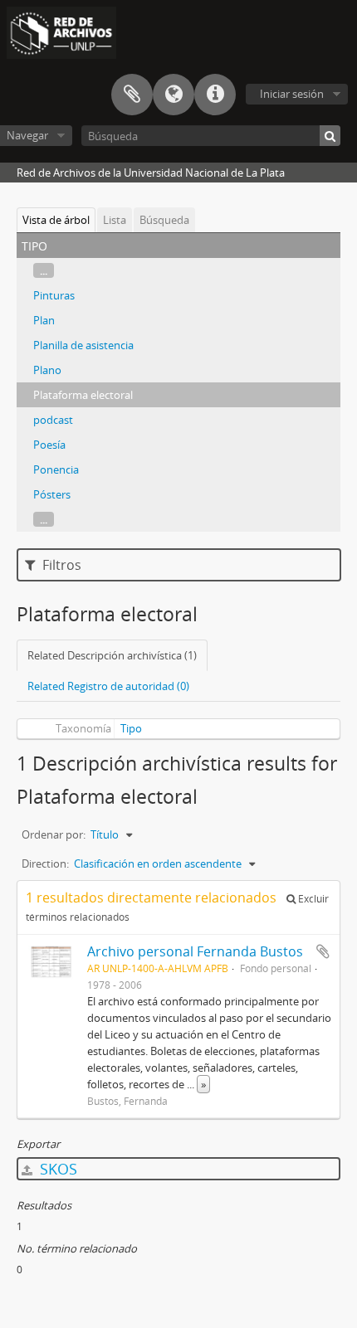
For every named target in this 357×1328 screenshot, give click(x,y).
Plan (44, 320)
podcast (53, 419)
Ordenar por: (54, 834)
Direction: (45, 863)
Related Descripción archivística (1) (112, 655)
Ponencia (56, 469)
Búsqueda (164, 219)
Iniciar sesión (292, 93)
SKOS (56, 1169)
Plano (47, 369)
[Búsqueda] (330, 135)
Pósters (52, 494)
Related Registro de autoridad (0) (108, 686)
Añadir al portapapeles (323, 951)
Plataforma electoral (83, 394)
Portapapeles (132, 94)
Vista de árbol (56, 219)
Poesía (49, 444)
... (43, 270)
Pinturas (54, 295)
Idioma (173, 94)
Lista (114, 219)
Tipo (131, 728)
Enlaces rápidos (215, 94)
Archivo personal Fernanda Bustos (195, 951)
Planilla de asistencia (83, 345)
